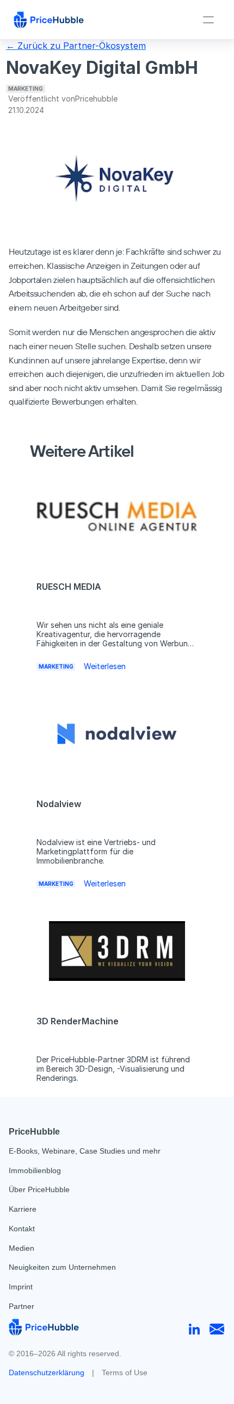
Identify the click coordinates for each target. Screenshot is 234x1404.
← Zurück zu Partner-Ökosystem (76, 45)
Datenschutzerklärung (46, 1372)
